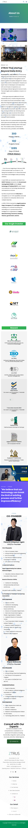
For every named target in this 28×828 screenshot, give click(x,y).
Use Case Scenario (15, 790)
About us (14, 784)
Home (10, 16)
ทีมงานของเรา (14, 808)
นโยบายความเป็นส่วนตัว (15, 814)
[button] (14, 741)
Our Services (14, 787)
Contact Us (15, 794)
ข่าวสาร (15, 811)
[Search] (23, 1)
